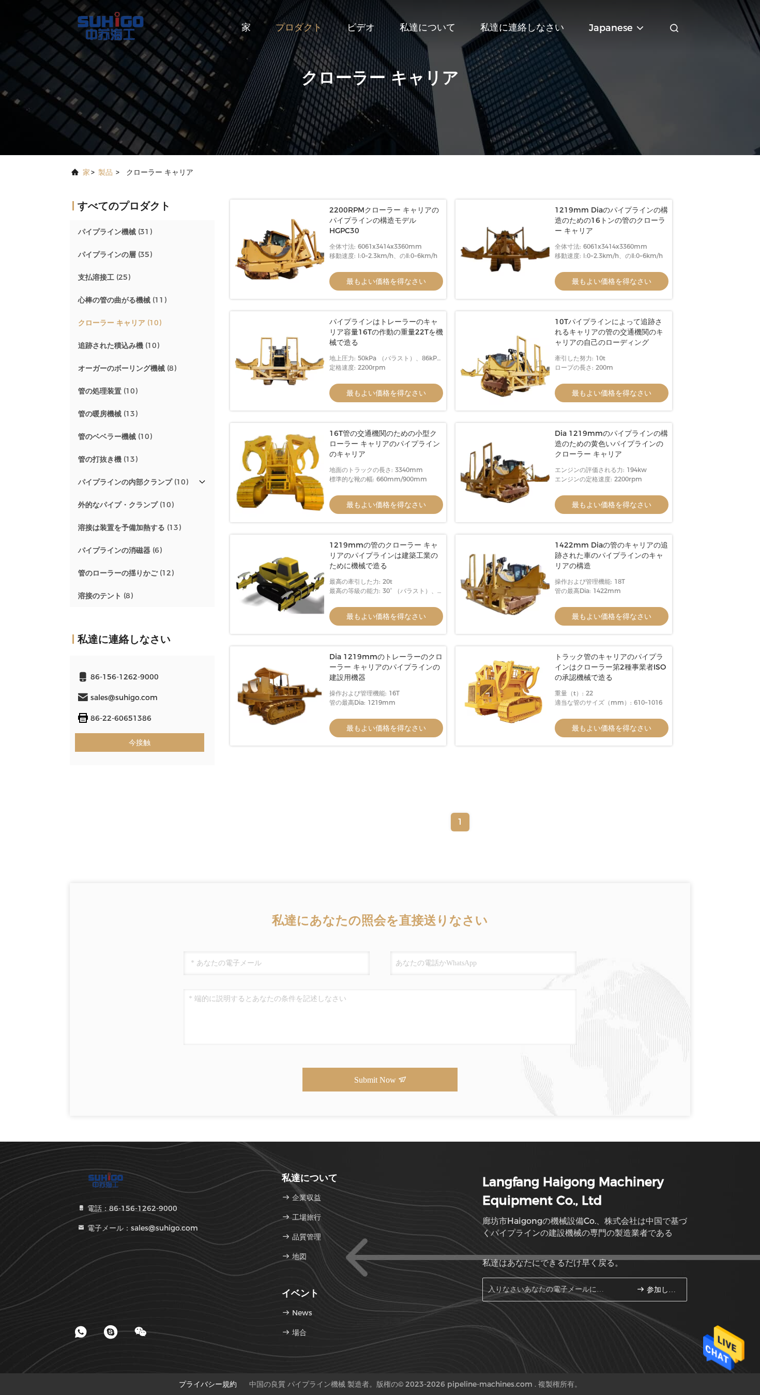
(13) (108, 413)
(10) (119, 322)
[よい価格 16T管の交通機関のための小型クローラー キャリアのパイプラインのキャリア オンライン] (279, 472)
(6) (120, 550)
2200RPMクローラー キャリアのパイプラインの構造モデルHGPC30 (384, 220)
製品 (105, 172)
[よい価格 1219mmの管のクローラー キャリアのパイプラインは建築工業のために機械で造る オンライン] (279, 584)
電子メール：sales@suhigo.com (141, 1228)
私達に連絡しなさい (522, 27)
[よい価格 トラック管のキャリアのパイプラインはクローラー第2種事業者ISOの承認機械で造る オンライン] (505, 695)
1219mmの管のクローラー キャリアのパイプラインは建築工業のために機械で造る (383, 555)
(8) (127, 368)
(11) (122, 300)
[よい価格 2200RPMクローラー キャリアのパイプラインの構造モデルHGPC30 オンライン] (279, 249)
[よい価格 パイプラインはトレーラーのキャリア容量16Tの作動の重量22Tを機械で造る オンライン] (279, 360)
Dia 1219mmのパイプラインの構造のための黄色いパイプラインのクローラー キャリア (611, 444)
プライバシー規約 (208, 1384)
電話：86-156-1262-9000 (131, 1208)
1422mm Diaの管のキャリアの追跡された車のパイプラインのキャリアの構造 (611, 555)
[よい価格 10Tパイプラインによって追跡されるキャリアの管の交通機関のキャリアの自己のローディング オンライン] (505, 360)
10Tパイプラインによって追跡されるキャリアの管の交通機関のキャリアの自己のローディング (609, 332)
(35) (115, 254)
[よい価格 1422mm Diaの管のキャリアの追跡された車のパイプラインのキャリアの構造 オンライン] (505, 584)
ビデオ (361, 27)
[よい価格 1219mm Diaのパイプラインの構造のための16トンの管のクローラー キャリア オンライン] (505, 249)
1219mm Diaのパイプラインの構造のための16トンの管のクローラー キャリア (611, 220)
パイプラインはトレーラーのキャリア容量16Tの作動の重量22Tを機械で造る (386, 332)
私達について (427, 27)
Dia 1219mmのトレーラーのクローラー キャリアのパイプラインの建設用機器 (386, 667)
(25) (104, 277)
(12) (126, 573)
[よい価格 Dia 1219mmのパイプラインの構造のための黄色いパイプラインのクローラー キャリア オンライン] (505, 472)
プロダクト (299, 27)
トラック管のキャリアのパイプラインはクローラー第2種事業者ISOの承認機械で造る (610, 667)
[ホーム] (111, 26)
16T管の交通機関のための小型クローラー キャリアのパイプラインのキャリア (384, 444)
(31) (115, 231)
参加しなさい (661, 1290)
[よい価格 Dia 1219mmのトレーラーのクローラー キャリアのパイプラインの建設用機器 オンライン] (279, 695)
